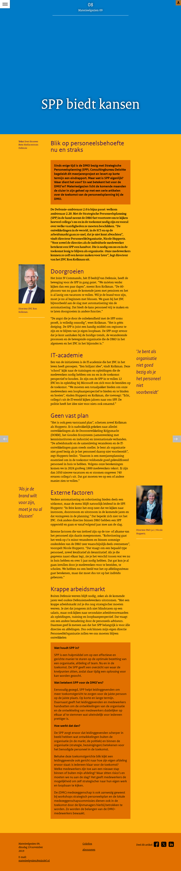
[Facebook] (156, 844)
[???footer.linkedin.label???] (171, 844)
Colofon (87, 843)
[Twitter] (163, 844)
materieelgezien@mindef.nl (34, 860)
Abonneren (89, 849)
